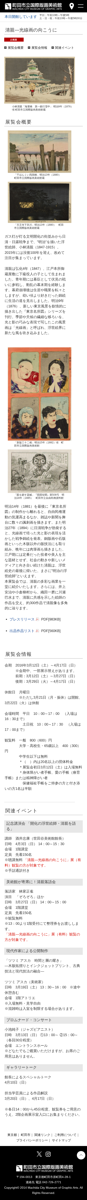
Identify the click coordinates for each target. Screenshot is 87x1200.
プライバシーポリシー (32, 1140)
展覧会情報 (39, 47)
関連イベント (64, 47)
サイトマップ (61, 1140)
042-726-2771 (51, 1182)
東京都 (12, 1135)
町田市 (25, 1135)
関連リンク (42, 1135)
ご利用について (65, 1135)
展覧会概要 (16, 47)
